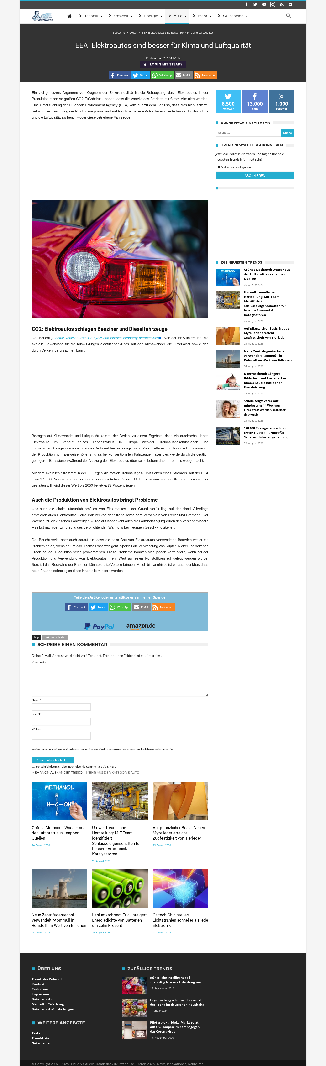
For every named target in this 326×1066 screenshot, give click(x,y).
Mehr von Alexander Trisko (57, 772)
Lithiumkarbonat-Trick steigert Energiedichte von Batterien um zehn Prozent (119, 920)
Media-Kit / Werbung (48, 1004)
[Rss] (281, 5)
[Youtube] (264, 5)
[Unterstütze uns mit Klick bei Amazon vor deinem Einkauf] (141, 625)
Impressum (40, 994)
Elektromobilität (55, 637)
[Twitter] (255, 5)
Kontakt (38, 984)
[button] (120, 75)
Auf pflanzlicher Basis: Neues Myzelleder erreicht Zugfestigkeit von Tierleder (179, 833)
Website (37, 729)
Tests (36, 1033)
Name (36, 700)
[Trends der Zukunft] (42, 16)
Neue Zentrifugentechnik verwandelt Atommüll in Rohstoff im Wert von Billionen (59, 920)
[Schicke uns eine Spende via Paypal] (99, 625)
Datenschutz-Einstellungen (53, 1009)
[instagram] (273, 5)
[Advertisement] (120, 160)
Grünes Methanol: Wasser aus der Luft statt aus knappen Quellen (58, 833)
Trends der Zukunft (47, 979)
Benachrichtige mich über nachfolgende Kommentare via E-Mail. (76, 766)
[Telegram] (290, 5)
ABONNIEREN (255, 176)
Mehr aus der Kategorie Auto (112, 772)
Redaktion (40, 989)
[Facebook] (246, 5)
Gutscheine (41, 1043)
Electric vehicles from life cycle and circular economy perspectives (105, 338)
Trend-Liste (40, 1038)
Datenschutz (42, 999)
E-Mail (37, 714)
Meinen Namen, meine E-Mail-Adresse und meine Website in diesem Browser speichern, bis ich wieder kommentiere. (104, 749)
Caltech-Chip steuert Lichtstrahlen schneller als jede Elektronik (180, 920)
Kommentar (39, 662)
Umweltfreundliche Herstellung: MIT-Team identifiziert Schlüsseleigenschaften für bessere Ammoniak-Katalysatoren (116, 840)
